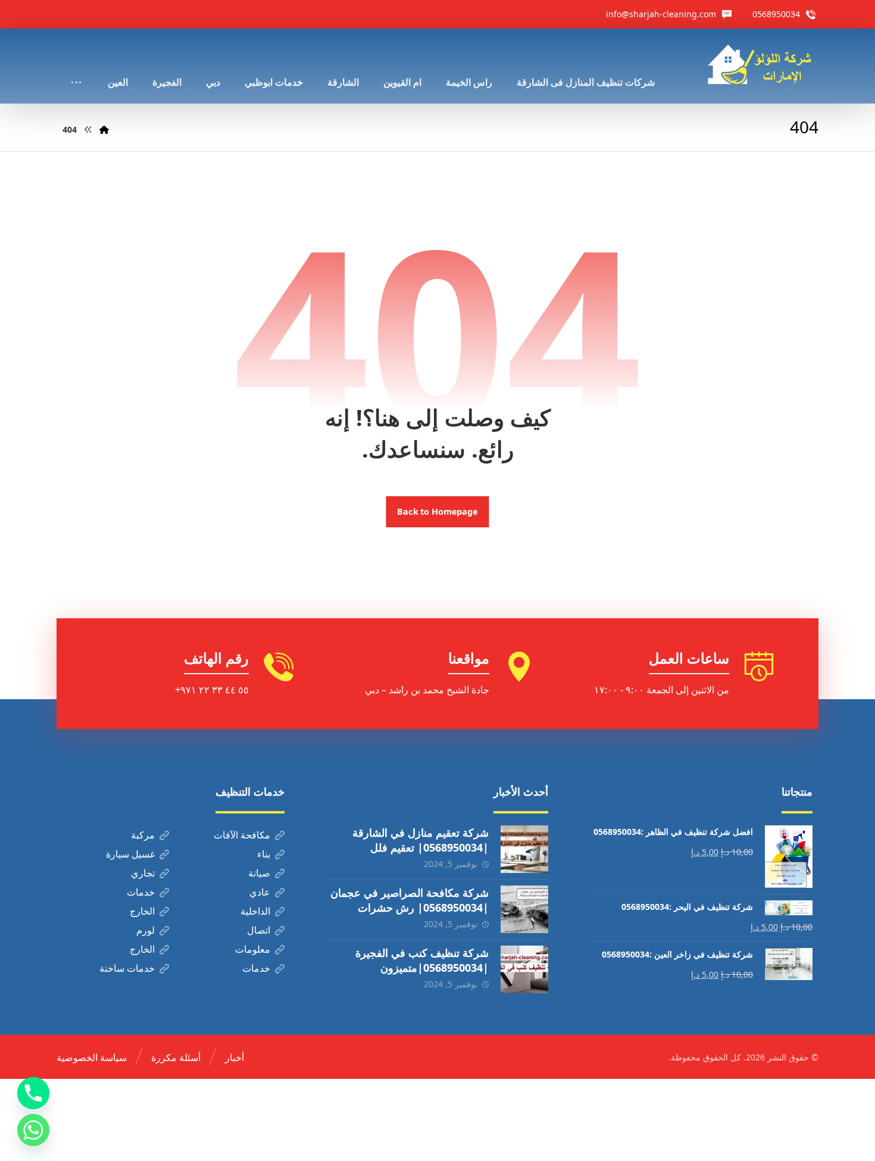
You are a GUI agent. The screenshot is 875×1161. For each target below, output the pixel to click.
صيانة (259, 873)
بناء (263, 853)
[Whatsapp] (33, 1130)
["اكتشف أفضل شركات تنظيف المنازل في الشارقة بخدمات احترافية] (763, 64)
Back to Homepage (438, 512)
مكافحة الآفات (242, 834)
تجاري (143, 873)
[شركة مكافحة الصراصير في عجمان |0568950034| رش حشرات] (524, 909)
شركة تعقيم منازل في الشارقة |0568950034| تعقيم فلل (420, 840)
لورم (145, 930)
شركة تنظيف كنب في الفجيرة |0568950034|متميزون (422, 960)
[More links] (76, 66)
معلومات (252, 949)
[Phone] (33, 1093)
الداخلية (255, 911)
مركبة (143, 834)
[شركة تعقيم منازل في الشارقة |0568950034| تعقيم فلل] (524, 849)
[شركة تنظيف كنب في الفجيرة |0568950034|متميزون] (524, 969)
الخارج (142, 911)
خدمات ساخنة (127, 968)
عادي (259, 892)
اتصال (258, 930)
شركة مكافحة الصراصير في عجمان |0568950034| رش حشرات (409, 900)
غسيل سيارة (130, 853)
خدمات (141, 892)
